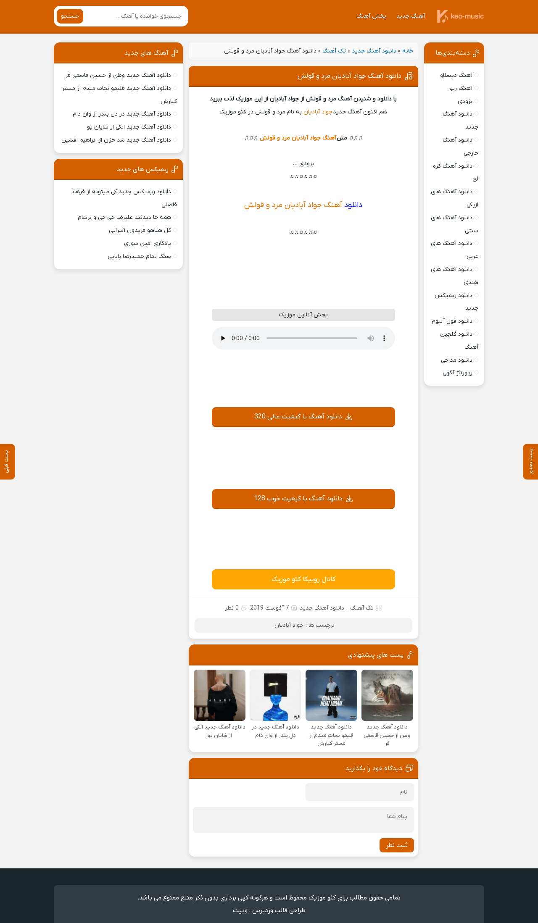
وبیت (240, 910)
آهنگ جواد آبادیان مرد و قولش (298, 138)
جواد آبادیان (318, 112)
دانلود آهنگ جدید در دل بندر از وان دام (122, 114)
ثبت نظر (397, 845)
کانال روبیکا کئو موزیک (303, 579)
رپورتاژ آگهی (457, 373)
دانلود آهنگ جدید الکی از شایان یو (129, 127)
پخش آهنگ (371, 16)
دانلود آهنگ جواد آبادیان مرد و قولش (349, 76)
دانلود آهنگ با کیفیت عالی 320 (298, 417)
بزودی (465, 101)
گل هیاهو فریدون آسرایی (140, 230)
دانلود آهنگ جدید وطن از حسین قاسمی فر (118, 75)
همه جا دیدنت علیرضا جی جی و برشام (124, 217)
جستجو (70, 16)
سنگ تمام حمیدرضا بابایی (139, 256)
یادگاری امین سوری (147, 243)
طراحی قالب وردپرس (279, 910)
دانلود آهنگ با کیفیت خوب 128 (298, 498)
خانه (407, 51)
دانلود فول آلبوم (452, 321)
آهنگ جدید (410, 16)
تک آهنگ (334, 51)
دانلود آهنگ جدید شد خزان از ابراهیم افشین (116, 140)
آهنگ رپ (461, 88)
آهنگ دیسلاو (456, 75)
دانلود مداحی (456, 360)
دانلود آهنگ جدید (374, 51)
